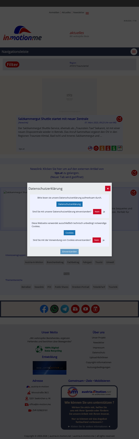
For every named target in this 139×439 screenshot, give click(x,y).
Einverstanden (69, 251)
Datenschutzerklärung (69, 204)
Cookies (70, 232)
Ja (104, 211)
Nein (97, 211)
